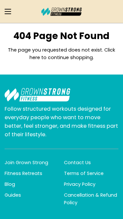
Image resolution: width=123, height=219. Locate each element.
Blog (10, 184)
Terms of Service (84, 173)
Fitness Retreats (23, 173)
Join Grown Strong (26, 162)
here (35, 57)
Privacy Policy (79, 184)
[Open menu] (6, 11)
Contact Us (77, 162)
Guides (13, 195)
